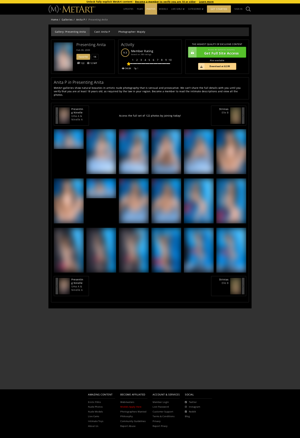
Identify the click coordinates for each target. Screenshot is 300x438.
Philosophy (126, 416)
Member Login (161, 402)
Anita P (80, 19)
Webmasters (127, 402)
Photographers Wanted (133, 411)
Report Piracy (160, 426)
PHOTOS (151, 8)
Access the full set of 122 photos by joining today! (150, 115)
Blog (187, 416)
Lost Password (161, 406)
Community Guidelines (133, 421)
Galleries (67, 19)
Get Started (219, 9)
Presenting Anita (91, 44)
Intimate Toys (95, 421)
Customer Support (163, 411)
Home (54, 19)
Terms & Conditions (163, 416)
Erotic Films (94, 402)
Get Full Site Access (221, 52)
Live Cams (93, 416)
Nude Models (95, 411)
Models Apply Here (130, 406)
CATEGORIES (194, 8)
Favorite (83, 56)
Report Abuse (127, 426)
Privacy (157, 421)
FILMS (140, 8)
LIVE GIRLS (176, 8)
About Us (93, 426)
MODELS (163, 8)
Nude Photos (95, 406)
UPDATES (128, 8)
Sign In (238, 8)
